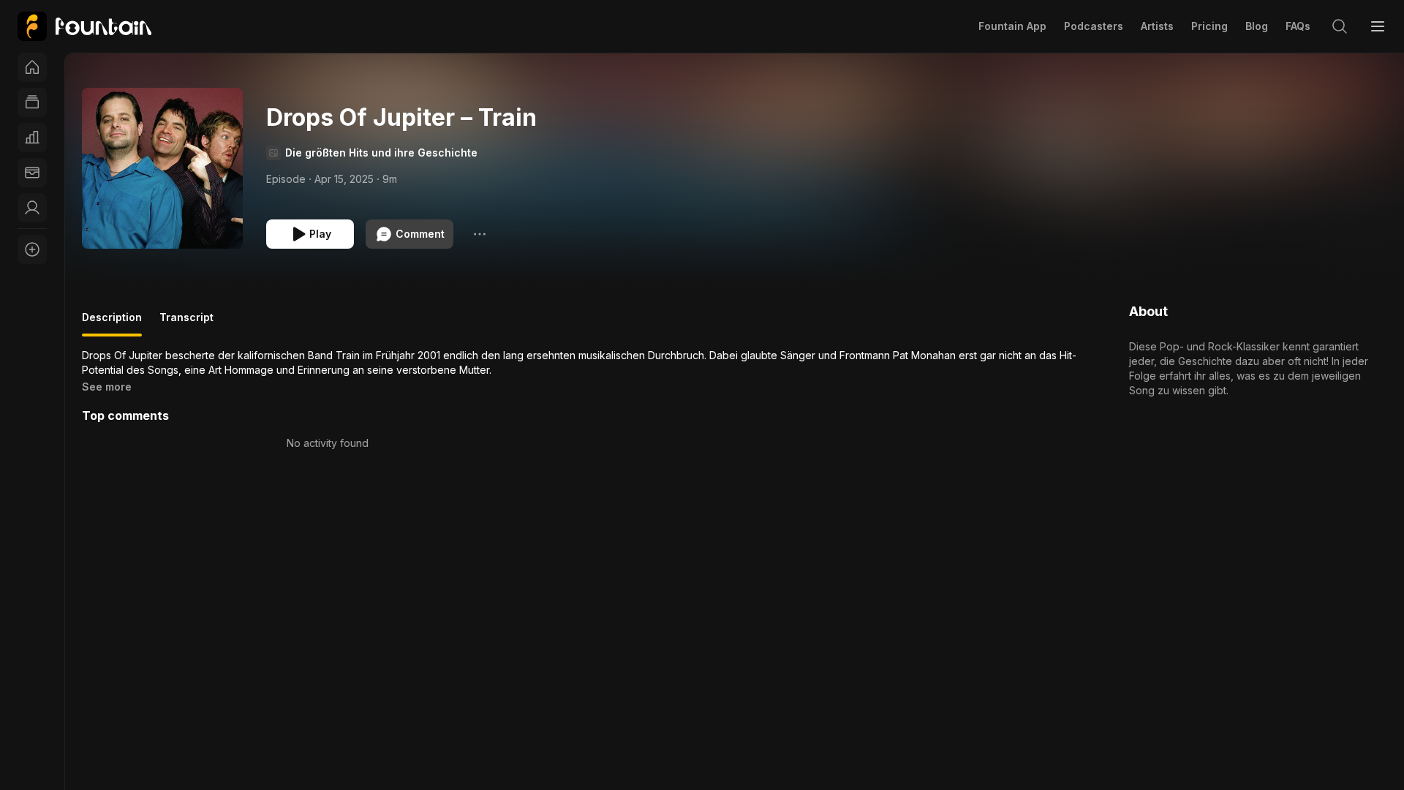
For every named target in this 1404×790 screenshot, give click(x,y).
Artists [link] (1157, 26)
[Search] (1339, 26)
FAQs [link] (1298, 26)
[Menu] (1377, 26)
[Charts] (32, 137)
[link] (84, 26)
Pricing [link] (1209, 26)
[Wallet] (32, 172)
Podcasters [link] (1093, 26)
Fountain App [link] (1012, 26)
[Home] (32, 67)
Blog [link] (1256, 26)
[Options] (479, 234)
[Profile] (32, 207)
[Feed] (32, 102)
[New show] (32, 249)
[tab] (112, 323)
